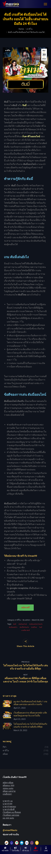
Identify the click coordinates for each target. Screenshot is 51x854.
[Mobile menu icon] (45, 4)
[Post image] (7, 703)
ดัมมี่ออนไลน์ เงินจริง (35, 624)
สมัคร (35, 851)
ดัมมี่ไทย (34, 627)
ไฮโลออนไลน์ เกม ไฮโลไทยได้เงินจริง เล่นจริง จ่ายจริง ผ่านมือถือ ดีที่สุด (30, 725)
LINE (46, 851)
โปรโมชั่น (15, 851)
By (26, 620)
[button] (25, 607)
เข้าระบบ (25, 851)
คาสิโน (7, 50)
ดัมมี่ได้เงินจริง (24, 627)
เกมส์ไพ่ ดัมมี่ (25, 630)
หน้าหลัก (5, 851)
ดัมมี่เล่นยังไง (13, 627)
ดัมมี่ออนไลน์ (23, 624)
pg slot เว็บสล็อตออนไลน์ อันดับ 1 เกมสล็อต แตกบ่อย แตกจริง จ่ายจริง (30, 703)
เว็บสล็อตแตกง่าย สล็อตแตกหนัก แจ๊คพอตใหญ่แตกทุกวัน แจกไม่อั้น (30, 714)
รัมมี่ (40, 627)
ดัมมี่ (14, 624)
